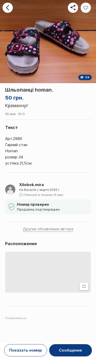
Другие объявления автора (48, 228)
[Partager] (73, 8)
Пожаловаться (15, 318)
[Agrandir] (84, 286)
